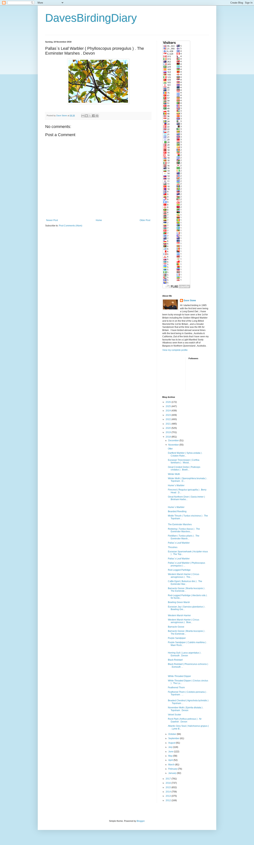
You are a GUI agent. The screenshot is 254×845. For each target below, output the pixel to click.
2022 (168, 419)
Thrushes (172, 547)
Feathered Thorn (176, 687)
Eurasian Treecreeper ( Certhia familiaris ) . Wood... (183, 461)
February (173, 769)
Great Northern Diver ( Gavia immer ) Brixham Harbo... (186, 498)
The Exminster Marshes (180, 524)
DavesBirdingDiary (91, 18)
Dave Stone (190, 300)
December (173, 440)
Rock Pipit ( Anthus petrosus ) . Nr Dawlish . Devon (185, 720)
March (171, 764)
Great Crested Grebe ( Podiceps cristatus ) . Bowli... (184, 468)
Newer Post (52, 220)
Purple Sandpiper (177, 638)
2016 (168, 783)
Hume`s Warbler (176, 485)
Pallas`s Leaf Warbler (179, 543)
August (172, 743)
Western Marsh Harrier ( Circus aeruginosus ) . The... (183, 575)
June (171, 751)
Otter (170, 448)
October (172, 734)
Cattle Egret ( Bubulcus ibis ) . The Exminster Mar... (185, 582)
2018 (168, 437)
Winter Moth (174, 474)
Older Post (145, 220)
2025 (168, 406)
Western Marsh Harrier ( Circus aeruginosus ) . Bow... (183, 621)
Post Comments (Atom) (70, 225)
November (173, 444)
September (174, 738)
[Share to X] (90, 116)
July (170, 747)
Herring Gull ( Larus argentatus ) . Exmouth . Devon (185, 654)
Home (99, 220)
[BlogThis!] (86, 116)
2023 (168, 415)
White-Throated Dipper (179, 676)
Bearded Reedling (177, 511)
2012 (168, 800)
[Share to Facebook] (93, 116)
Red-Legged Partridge (179, 570)
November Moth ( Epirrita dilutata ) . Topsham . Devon (186, 708)
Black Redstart (175, 660)
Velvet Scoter (174, 714)
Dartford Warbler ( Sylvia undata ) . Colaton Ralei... (185, 454)
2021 (168, 423)
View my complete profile (175, 350)
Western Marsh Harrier (179, 615)
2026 (168, 402)
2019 (168, 432)
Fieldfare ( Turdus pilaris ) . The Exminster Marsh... (183, 537)
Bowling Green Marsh (179, 602)
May (170, 756)
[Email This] (83, 116)
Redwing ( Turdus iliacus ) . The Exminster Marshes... (184, 530)
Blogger (140, 821)
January (172, 773)
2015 (168, 787)
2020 (168, 428)
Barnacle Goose (176, 626)
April (170, 760)
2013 (168, 796)
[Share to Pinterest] (97, 116)
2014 (168, 791)
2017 (168, 778)
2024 (168, 410)
